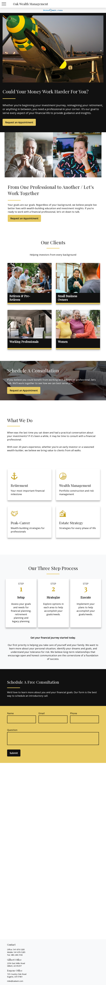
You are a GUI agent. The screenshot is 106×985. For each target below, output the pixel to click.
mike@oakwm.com (15, 981)
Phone (73, 713)
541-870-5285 (19, 949)
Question (12, 729)
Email (42, 713)
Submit (14, 753)
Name (10, 713)
